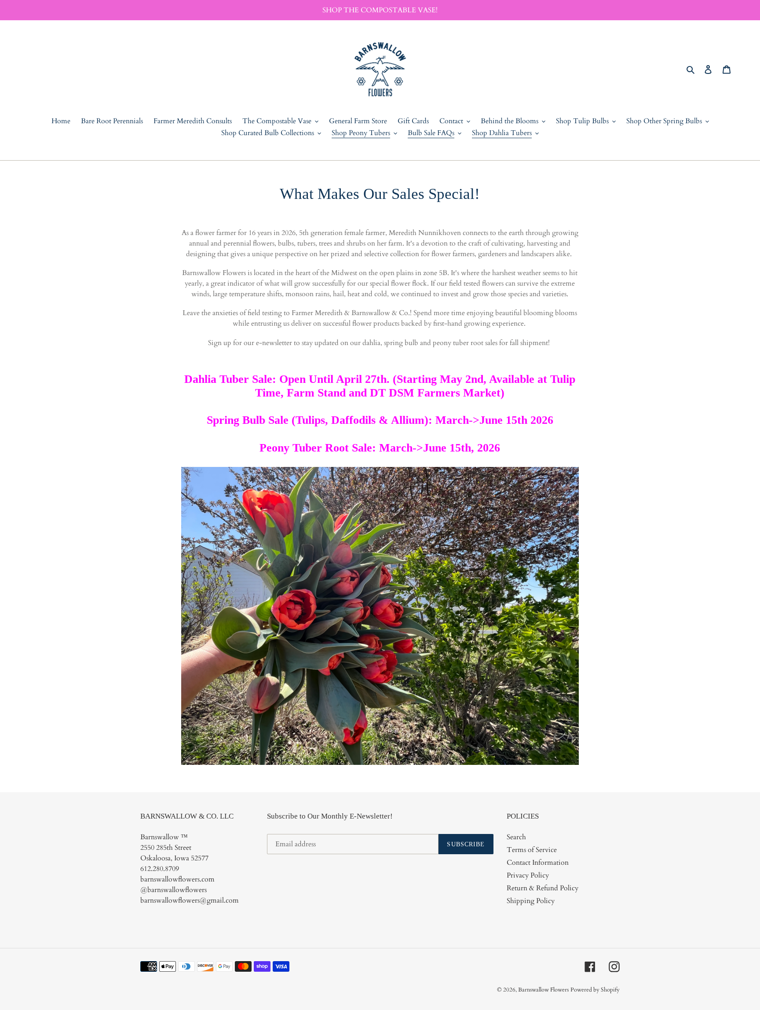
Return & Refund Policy (542, 888)
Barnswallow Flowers (543, 990)
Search (516, 837)
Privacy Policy (528, 875)
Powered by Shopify (595, 990)
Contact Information (538, 862)
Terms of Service (532, 850)
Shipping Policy (531, 901)
